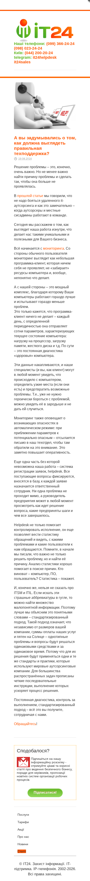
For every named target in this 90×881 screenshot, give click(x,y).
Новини (22, 844)
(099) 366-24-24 (60, 43)
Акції (20, 829)
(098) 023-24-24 (28, 48)
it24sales (28, 62)
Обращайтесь (25, 724)
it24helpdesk (47, 57)
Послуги (23, 814)
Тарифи (23, 822)
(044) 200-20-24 (39, 53)
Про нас (23, 836)
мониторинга (53, 248)
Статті (21, 851)
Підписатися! (45, 792)
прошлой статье (30, 196)
